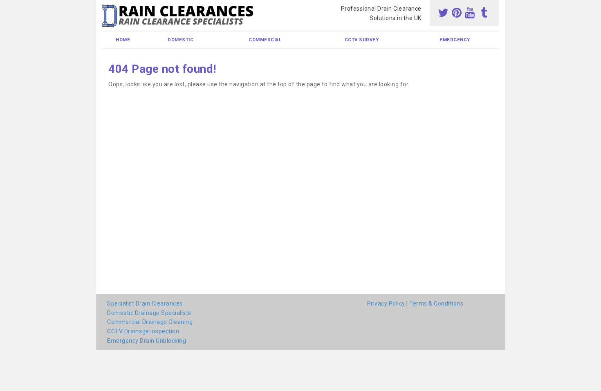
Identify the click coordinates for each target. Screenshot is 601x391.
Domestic (180, 40)
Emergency (455, 40)
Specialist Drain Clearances (145, 303)
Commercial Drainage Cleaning (150, 322)
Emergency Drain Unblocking (146, 340)
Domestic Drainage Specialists (149, 313)
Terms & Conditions (436, 303)
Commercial (265, 40)
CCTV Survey (362, 40)
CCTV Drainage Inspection (143, 331)
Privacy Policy (386, 303)
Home (123, 40)
